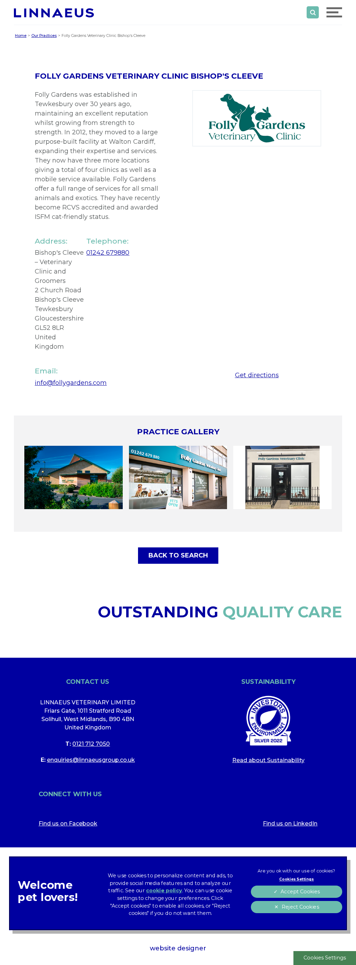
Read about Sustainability (268, 760)
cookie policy (164, 891)
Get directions (257, 375)
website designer (178, 948)
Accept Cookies (300, 892)
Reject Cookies (299, 907)
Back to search (178, 555)
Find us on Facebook (68, 823)
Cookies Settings (325, 958)
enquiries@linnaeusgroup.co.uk (91, 760)
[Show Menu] (334, 12)
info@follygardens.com (71, 383)
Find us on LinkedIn (290, 823)
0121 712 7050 (91, 744)
